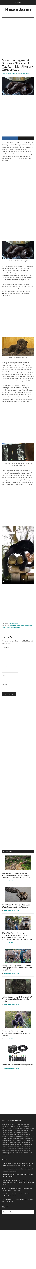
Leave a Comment (25, 73)
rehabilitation (28, 625)
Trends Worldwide (13, 623)
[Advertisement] (18, 40)
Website (4, 684)
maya (22, 625)
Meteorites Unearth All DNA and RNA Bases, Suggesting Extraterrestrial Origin (17, 999)
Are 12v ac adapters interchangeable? (17, 1065)
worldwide (17, 627)
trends (12, 627)
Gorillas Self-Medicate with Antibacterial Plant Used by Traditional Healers (17, 1033)
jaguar (18, 625)
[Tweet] (26, 138)
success (7, 627)
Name (4, 667)
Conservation (12, 625)
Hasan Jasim (18, 9)
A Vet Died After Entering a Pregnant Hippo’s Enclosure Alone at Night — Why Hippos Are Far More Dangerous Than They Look (18, 1182)
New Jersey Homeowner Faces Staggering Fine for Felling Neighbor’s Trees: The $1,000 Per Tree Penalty (17, 875)
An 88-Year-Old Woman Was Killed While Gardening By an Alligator (16, 906)
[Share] (10, 138)
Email (4, 676)
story (3, 627)
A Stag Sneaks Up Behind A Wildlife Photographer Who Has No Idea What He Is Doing (17, 968)
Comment (5, 647)
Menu (19, 2)
